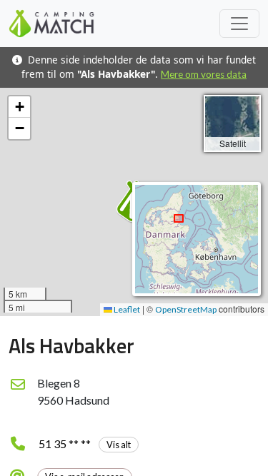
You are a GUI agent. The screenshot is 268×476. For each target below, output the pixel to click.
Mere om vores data (204, 74)
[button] (19, 107)
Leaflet (126, 309)
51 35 (85, 443)
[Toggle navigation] (239, 23)
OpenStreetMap (186, 309)
